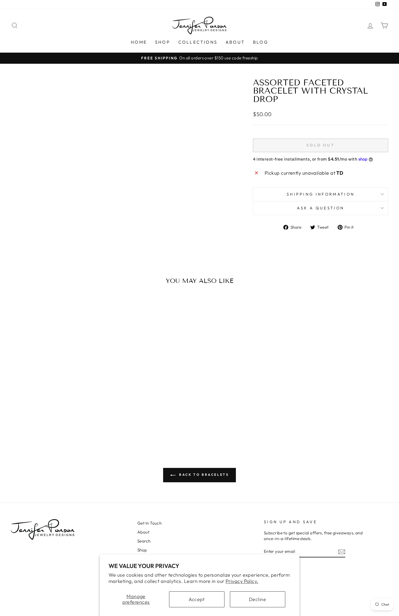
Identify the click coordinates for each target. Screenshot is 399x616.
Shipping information (320, 194)
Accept (197, 599)
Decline (257, 599)
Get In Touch (149, 523)
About (235, 42)
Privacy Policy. (242, 581)
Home (139, 42)
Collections (197, 42)
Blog (260, 42)
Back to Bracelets (203, 475)
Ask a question (320, 208)
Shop (162, 42)
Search (144, 541)
